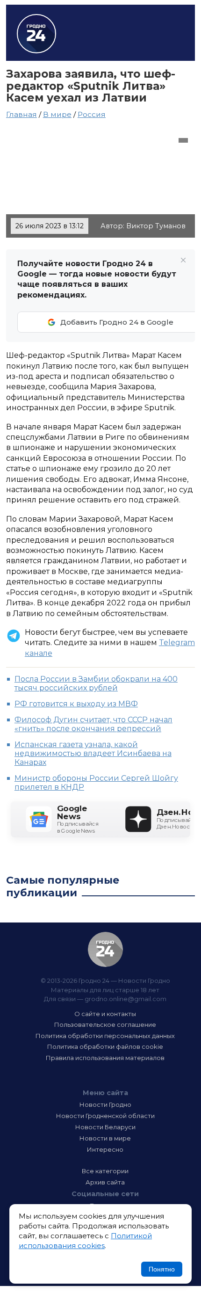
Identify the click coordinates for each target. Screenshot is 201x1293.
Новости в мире (105, 1138)
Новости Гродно (105, 1104)
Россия (92, 114)
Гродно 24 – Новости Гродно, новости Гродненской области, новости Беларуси (36, 33)
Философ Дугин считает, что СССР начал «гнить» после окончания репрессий (93, 724)
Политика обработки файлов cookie (105, 1046)
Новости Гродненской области (105, 1115)
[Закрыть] (183, 260)
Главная (21, 114)
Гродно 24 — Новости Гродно (105, 949)
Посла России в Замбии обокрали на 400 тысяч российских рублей (96, 683)
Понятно (162, 1269)
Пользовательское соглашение (105, 1024)
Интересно (105, 1149)
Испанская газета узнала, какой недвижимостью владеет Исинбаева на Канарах (93, 753)
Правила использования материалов (105, 1057)
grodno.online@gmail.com (125, 998)
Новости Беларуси (105, 1127)
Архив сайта (105, 1182)
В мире (57, 114)
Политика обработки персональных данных (105, 1035)
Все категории (105, 1171)
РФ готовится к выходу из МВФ (76, 703)
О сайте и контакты (105, 1013)
